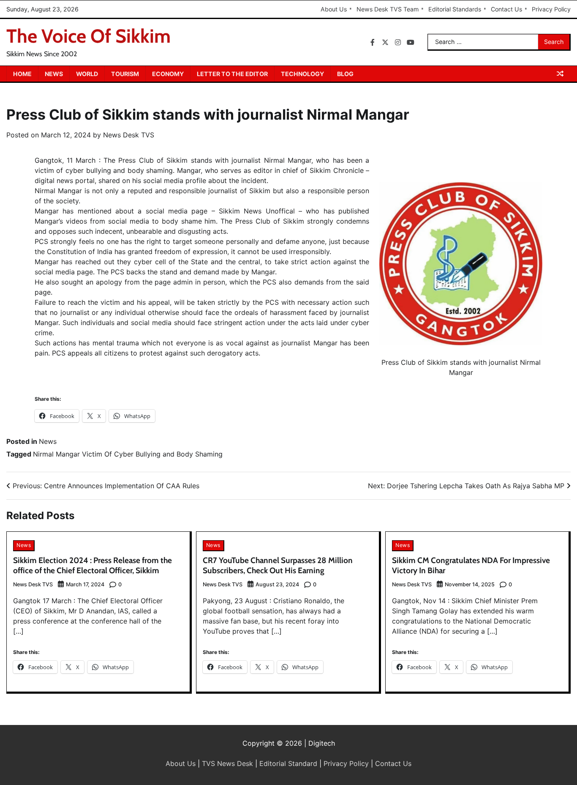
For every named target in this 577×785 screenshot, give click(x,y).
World (87, 73)
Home (22, 73)
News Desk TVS (128, 135)
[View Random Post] (560, 73)
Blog (345, 73)
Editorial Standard (288, 763)
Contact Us (506, 9)
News (54, 73)
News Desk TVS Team (388, 9)
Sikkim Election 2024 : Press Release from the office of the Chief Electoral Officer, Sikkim (92, 565)
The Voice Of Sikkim (88, 36)
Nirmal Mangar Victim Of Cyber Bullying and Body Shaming (128, 454)
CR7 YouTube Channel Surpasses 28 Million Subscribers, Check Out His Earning (278, 565)
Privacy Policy (551, 9)
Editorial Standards (454, 9)
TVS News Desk (227, 763)
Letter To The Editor (232, 73)
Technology (302, 73)
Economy (168, 73)
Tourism (125, 73)
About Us (334, 9)
